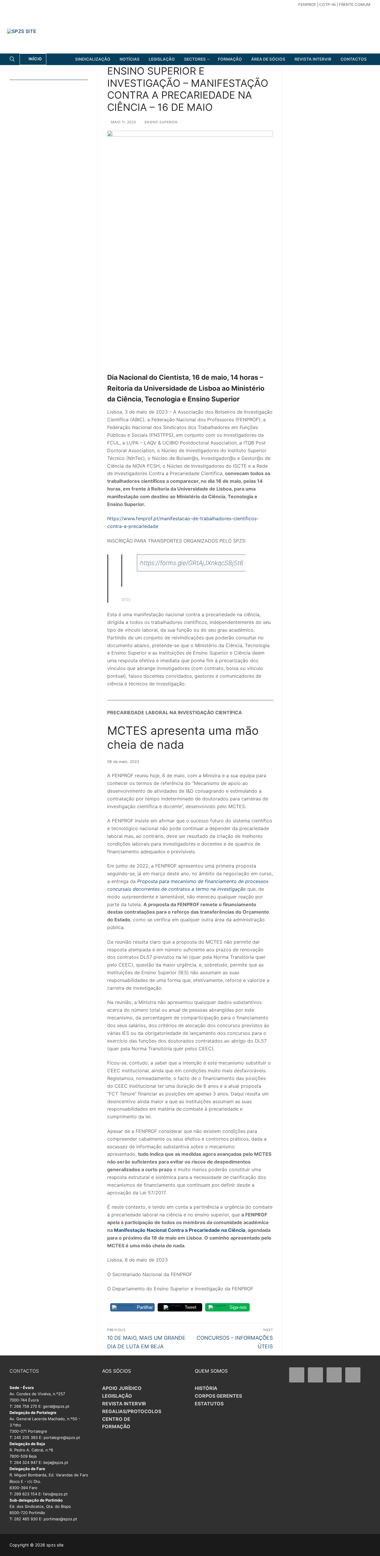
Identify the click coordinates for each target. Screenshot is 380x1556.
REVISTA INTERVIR (124, 1404)
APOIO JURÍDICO (122, 1388)
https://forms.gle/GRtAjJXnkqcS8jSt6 (191, 563)
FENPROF (307, 4)
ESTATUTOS (209, 1404)
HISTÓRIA (206, 1388)
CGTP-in (327, 4)
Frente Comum (354, 4)
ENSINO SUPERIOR (160, 122)
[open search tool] (12, 59)
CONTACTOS (24, 1371)
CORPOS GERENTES (218, 1396)
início (34, 58)
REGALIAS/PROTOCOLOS (131, 1411)
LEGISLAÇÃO (117, 1396)
